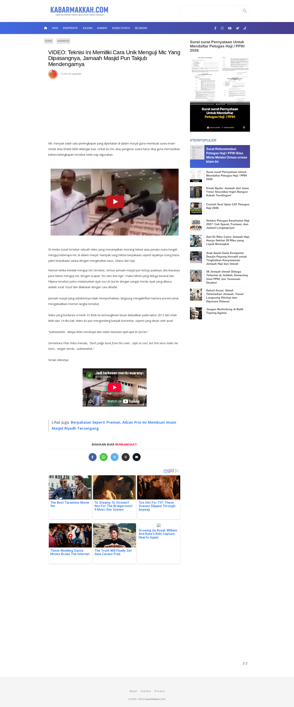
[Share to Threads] (126, 457)
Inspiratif (70, 28)
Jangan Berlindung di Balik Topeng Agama (224, 311)
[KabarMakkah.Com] (215, 28)
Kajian (87, 28)
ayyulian (76, 73)
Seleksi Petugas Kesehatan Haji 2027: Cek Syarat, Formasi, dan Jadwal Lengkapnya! (227, 224)
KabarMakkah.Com (155, 699)
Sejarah (141, 28)
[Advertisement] (118, 109)
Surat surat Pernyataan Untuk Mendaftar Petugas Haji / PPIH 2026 (217, 46)
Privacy (160, 691)
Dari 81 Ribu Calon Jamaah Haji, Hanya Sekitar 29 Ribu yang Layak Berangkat (228, 240)
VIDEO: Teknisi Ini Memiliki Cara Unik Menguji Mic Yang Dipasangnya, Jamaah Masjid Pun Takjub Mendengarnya (114, 58)
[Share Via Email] (137, 457)
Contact (146, 691)
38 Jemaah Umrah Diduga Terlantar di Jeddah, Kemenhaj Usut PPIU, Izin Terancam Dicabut (227, 277)
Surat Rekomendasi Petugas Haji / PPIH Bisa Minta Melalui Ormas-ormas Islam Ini (226, 155)
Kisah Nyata (121, 28)
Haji (55, 28)
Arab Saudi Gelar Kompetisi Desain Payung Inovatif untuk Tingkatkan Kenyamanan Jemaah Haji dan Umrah (226, 258)
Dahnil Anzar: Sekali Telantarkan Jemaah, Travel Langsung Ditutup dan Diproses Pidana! (224, 296)
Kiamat (102, 28)
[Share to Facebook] (93, 457)
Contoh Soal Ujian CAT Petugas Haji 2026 (227, 206)
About (133, 691)
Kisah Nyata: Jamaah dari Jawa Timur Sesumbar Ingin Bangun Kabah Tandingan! (227, 192)
